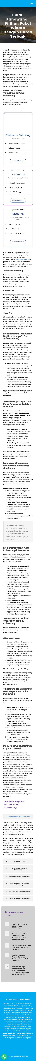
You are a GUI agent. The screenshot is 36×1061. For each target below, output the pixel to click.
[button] (4, 1057)
